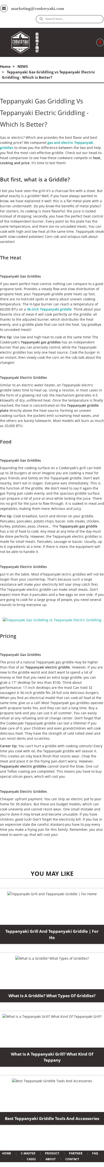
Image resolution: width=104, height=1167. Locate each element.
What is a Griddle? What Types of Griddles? (52, 995)
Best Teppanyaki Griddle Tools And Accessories (52, 1118)
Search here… (54, 19)
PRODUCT (52, 1153)
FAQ (95, 1153)
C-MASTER (28, 1153)
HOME (6, 1153)
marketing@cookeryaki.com (37, 8)
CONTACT (72, 1159)
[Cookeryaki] (25, 42)
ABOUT (50, 1159)
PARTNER (75, 1153)
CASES (31, 1159)
